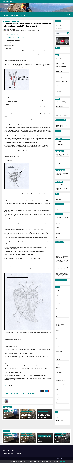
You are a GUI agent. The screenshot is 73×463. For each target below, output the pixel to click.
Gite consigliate (58, 356)
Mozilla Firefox (58, 209)
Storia (57, 394)
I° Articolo (58, 362)
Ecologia (57, 330)
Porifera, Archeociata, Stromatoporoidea (16, 37)
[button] (67, 14)
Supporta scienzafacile (57, 13)
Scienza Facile (8, 5)
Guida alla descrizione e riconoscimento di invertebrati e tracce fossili (62, 102)
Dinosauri (6, 410)
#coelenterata (16, 30)
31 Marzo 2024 (59, 439)
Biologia (57, 305)
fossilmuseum (58, 141)
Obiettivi (48, 13)
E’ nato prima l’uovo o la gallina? (10, 413)
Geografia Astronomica (60, 348)
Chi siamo (24, 13)
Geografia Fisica (59, 351)
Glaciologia (58, 359)
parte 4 (5, 385)
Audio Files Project (15, 13)
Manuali (5, 21)
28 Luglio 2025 (8, 439)
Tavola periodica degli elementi (61, 115)
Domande (9, 410)
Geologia (57, 354)
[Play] (56, 43)
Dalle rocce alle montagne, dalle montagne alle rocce (27, 416)
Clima (57, 313)
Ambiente (57, 290)
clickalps (57, 60)
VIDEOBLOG (6, 15)
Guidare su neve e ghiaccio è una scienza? (15, 393)
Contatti (23, 15)
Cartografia (58, 311)
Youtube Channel (15, 15)
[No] (71, 461)
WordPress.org (58, 423)
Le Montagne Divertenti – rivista (62, 71)
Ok (61, 461)
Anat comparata (59, 292)
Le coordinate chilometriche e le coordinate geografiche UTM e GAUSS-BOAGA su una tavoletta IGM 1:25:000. (61, 247)
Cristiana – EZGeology (60, 63)
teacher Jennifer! (59, 177)
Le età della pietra (59, 106)
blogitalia (57, 160)
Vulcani (57, 405)
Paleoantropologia (59, 372)
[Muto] (66, 43)
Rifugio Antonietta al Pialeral (61, 196)
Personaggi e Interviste (60, 380)
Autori (57, 300)
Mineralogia (58, 367)
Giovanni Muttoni (59, 122)
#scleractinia (32, 30)
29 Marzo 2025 (25, 439)
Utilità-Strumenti (15, 21)
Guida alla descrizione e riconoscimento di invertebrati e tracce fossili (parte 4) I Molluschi (62, 274)
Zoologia (57, 407)
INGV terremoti (59, 146)
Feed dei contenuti (59, 417)
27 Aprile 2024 (42, 439)
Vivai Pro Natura (59, 94)
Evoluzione (14, 410)
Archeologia (58, 295)
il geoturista (58, 163)
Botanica (57, 308)
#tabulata (37, 30)
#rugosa (28, 30)
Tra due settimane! (32, 393)
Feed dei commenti (59, 420)
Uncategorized (58, 397)
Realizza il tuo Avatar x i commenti (62, 134)
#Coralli (21, 30)
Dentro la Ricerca (59, 316)
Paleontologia (9, 21)
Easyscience (31, 13)
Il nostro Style (40, 13)
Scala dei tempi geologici (60, 112)
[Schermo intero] (68, 43)
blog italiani (58, 158)
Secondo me (58, 391)
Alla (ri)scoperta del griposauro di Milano (44, 415)
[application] (62, 41)
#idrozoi (24, 30)
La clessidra (58, 233)
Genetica (57, 346)
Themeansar (22, 459)
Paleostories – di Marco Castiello (62, 81)
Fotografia (58, 343)
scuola (57, 389)
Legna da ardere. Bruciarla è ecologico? (61, 437)
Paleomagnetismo (59, 375)
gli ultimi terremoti (59, 144)
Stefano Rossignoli (11, 29)
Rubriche (57, 386)
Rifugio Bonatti (58, 199)
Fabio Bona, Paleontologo (61, 66)
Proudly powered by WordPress (7, 459)
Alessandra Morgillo (59, 58)
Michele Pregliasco (59, 165)
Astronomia (58, 298)
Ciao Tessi (58, 223)
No (63, 461)
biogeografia (58, 303)
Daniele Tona (47, 417)
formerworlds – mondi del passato (62, 68)
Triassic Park (58, 91)
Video (57, 402)
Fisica (5, 411)
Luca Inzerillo (31, 417)
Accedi (57, 415)
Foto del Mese (58, 341)
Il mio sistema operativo (60, 207)
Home (8, 13)
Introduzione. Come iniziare (13, 34)
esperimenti (58, 333)
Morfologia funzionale (60, 369)
